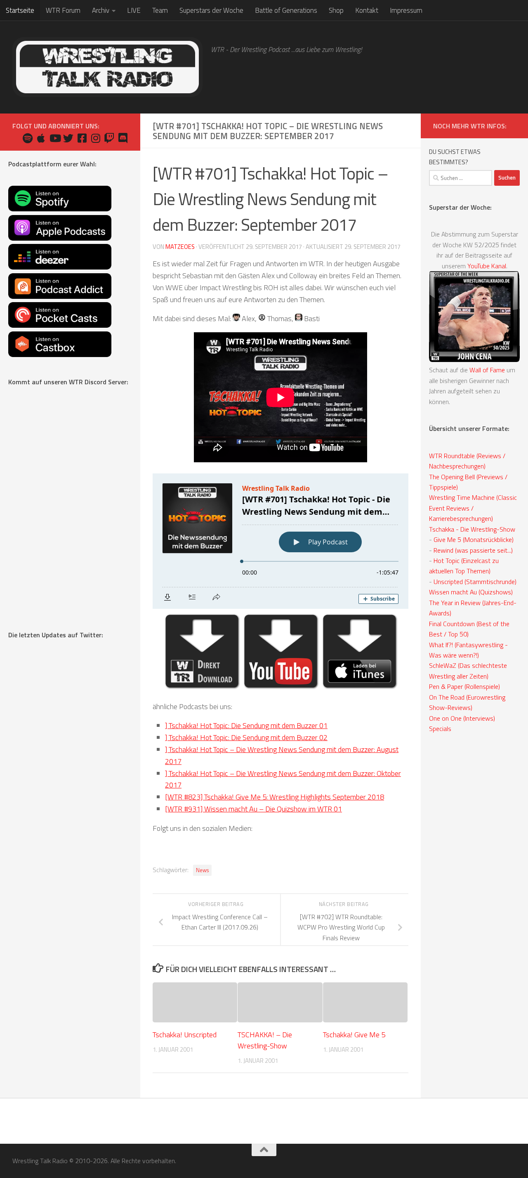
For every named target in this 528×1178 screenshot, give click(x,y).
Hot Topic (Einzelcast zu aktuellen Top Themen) (464, 566)
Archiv (100, 10)
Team (160, 10)
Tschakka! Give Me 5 (354, 1035)
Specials (440, 728)
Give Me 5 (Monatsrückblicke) (474, 539)
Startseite (20, 10)
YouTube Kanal (486, 266)
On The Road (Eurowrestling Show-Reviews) (467, 702)
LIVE (134, 10)
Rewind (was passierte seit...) (473, 550)
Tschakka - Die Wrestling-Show (472, 529)
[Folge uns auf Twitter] (68, 138)
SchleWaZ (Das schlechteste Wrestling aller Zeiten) (468, 670)
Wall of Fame (487, 370)
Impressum (406, 10)
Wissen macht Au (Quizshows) (471, 592)
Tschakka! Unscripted (185, 1035)
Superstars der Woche (211, 10)
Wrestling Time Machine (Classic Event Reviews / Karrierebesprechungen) (473, 507)
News (202, 870)
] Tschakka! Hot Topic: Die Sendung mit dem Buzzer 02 (246, 737)
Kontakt (366, 10)
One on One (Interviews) (462, 718)
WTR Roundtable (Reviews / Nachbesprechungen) (467, 461)
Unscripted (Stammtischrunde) (475, 582)
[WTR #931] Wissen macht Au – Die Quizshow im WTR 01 (253, 808)
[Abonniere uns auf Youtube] (55, 138)
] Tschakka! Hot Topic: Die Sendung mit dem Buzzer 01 (246, 725)
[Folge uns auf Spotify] (27, 138)
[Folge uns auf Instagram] (95, 138)
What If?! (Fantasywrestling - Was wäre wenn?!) (468, 650)
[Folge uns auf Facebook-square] (82, 138)
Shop (336, 10)
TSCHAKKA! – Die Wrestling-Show (265, 1040)
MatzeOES (180, 246)
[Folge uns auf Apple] (41, 138)
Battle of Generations (286, 10)
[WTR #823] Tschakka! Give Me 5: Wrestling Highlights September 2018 (274, 796)
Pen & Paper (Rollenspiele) (464, 686)
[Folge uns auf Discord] (123, 138)
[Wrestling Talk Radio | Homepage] (107, 67)
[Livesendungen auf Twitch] (109, 138)
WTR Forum (63, 10)
